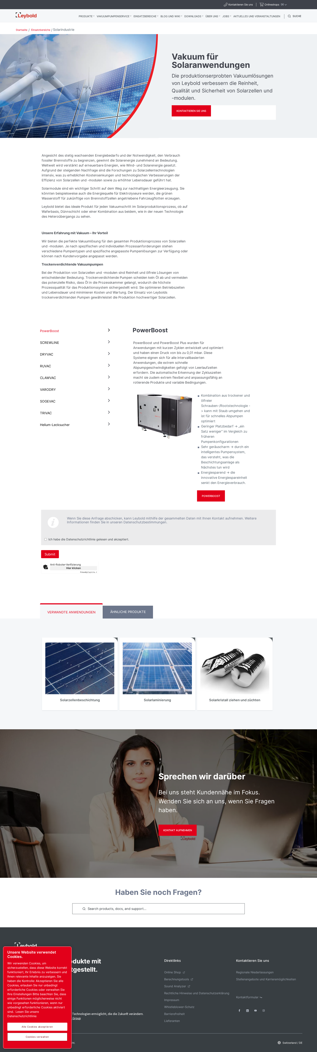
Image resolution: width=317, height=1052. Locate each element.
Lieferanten (172, 1021)
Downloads (192, 16)
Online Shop (172, 972)
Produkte (85, 16)
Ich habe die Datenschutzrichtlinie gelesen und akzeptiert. (88, 539)
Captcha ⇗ (88, 572)
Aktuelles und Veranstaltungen (256, 16)
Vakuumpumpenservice (113, 16)
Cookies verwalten (37, 1036)
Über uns (211, 16)
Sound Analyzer (175, 986)
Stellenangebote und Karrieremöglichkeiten (266, 979)
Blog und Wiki (170, 16)
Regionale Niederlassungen (255, 972)
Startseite (21, 29)
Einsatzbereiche (145, 16)
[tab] (76, 331)
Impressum (171, 1000)
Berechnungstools (176, 979)
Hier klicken (73, 568)
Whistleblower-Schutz (179, 1007)
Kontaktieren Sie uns (191, 110)
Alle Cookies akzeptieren (37, 1026)
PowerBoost (211, 495)
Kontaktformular (247, 997)
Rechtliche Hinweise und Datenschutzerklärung (196, 993)
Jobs (225, 16)
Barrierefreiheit (174, 1014)
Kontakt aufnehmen (177, 830)
